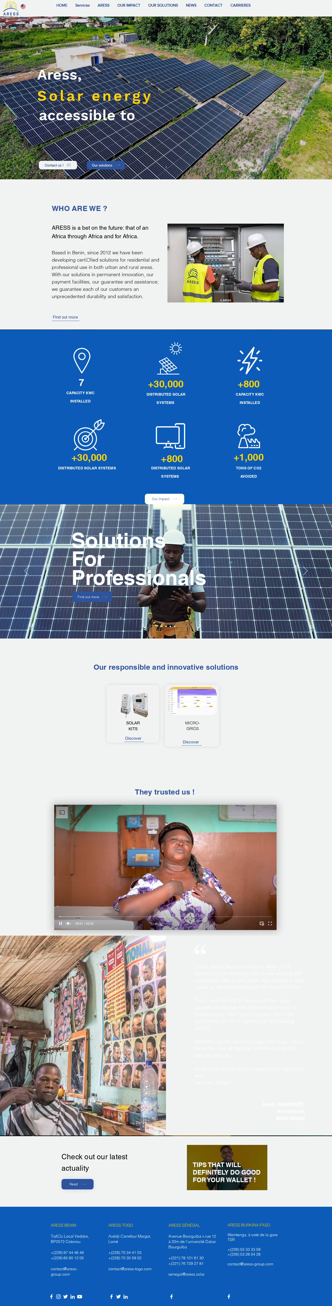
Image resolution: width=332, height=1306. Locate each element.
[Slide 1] (166, 167)
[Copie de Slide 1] (170, 626)
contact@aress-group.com (250, 1263)
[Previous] (26, 571)
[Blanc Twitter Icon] (65, 1297)
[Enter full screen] (270, 923)
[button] (104, 5)
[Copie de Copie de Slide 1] (161, 626)
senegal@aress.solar (186, 1274)
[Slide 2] (157, 626)
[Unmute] (69, 923)
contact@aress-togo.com (129, 1268)
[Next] (305, 571)
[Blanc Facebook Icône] (51, 1297)
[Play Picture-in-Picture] (262, 923)
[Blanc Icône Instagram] (58, 1297)
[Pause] (60, 923)
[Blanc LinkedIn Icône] (73, 1297)
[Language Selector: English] (26, 6)
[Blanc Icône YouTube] (80, 1297)
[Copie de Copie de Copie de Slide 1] (166, 626)
